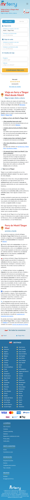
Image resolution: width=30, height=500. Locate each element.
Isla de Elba (7, 402)
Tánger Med (9, 115)
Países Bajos (22, 387)
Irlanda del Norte (8, 397)
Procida (21, 395)
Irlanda (6, 395)
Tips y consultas (6, 467)
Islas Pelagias (22, 360)
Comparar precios (15, 70)
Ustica (20, 404)
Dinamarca (7, 373)
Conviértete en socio (8, 452)
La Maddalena (22, 369)
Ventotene (21, 406)
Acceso (5, 449)
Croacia (6, 371)
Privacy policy (6, 438)
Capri (5, 358)
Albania (6, 347)
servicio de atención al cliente (20, 324)
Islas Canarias (22, 349)
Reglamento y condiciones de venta (11, 436)
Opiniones (5, 433)
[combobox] (15, 30)
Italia (20, 367)
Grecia (5, 393)
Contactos (5, 429)
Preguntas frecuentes (8, 460)
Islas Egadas (22, 356)
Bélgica (6, 356)
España (6, 380)
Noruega (21, 384)
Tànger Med (21, 335)
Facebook (5, 476)
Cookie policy (6, 441)
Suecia (20, 400)
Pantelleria (21, 389)
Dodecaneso (7, 375)
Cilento (6, 362)
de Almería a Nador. (12, 148)
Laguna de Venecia (23, 371)
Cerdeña (6, 360)
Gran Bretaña (7, 391)
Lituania (21, 375)
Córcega (6, 364)
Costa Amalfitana (8, 367)
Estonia (6, 384)
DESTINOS (17, 342)
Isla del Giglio (7, 406)
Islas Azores (22, 347)
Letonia (21, 373)
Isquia (20, 364)
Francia (6, 389)
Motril (2, 115)
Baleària (18, 125)
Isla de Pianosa (8, 404)
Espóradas (6, 382)
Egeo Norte (7, 378)
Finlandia (6, 387)
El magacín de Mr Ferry (8, 478)
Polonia (21, 391)
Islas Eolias (22, 358)
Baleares (6, 353)
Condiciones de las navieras (9, 465)
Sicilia (20, 397)
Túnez (20, 402)
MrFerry (5, 322)
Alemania (6, 349)
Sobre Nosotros (6, 426)
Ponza (20, 393)
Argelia (6, 351)
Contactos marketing (8, 431)
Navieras (5, 463)
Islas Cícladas (22, 351)
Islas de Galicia (23, 353)
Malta (20, 378)
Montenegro (22, 382)
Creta (5, 369)
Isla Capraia (7, 400)
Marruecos (22, 104)
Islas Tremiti (22, 362)
